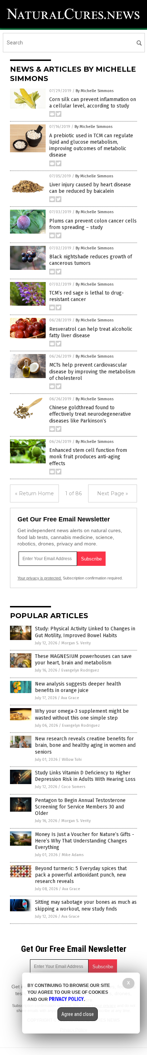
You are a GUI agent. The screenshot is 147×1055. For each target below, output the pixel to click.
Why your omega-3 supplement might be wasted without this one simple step (82, 714)
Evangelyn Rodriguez (80, 670)
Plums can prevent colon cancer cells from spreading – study (93, 224)
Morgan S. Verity (76, 643)
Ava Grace (70, 698)
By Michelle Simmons (94, 91)
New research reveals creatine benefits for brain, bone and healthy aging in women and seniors (85, 745)
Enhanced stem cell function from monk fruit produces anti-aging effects (88, 456)
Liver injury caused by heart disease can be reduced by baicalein (90, 188)
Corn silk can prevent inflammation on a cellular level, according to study (92, 102)
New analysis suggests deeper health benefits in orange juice (78, 687)
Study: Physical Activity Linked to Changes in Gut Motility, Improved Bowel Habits (85, 632)
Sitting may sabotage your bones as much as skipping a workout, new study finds (86, 905)
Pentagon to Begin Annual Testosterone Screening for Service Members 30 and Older (80, 806)
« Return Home (34, 493)
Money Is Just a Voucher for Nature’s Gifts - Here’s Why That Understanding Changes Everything (84, 840)
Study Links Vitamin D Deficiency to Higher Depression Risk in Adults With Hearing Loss (85, 776)
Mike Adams (72, 855)
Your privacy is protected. (39, 578)
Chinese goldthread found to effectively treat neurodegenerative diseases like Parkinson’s (90, 414)
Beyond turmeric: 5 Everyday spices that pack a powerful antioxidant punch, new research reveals (81, 874)
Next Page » (112, 493)
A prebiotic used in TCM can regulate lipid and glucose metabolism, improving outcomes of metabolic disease (91, 145)
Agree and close (77, 1014)
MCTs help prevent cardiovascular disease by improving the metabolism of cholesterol (92, 371)
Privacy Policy (66, 999)
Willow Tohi (72, 759)
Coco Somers (73, 786)
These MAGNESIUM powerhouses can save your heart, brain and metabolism (83, 659)
